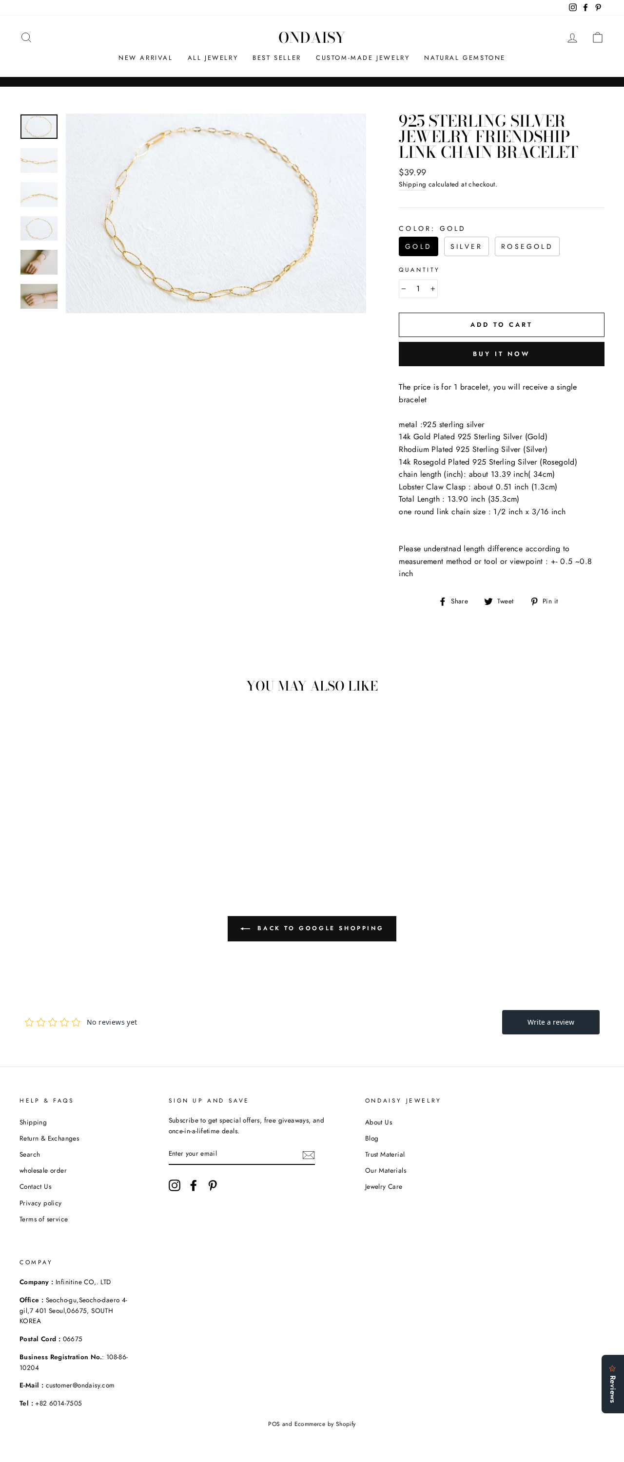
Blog (372, 1138)
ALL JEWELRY (213, 57)
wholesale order (43, 1170)
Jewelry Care (384, 1186)
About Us (378, 1122)
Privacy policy (41, 1203)
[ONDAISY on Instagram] (174, 1185)
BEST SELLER (277, 57)
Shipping (412, 184)
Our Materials (385, 1170)
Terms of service (44, 1219)
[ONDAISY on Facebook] (193, 1185)
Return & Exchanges (49, 1138)
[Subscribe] (308, 1154)
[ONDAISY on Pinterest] (212, 1185)
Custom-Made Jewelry (363, 57)
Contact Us (35, 1186)
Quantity (419, 269)
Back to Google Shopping (319, 927)
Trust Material (385, 1154)
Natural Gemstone (465, 57)
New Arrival (145, 57)
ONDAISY (312, 37)
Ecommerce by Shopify (325, 1424)
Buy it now (501, 353)
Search (30, 1154)
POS (274, 1424)
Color (432, 228)
